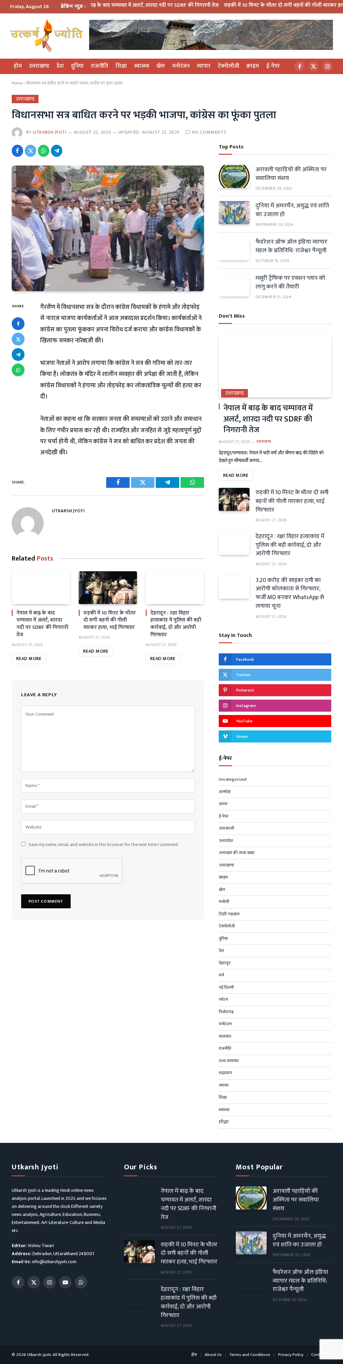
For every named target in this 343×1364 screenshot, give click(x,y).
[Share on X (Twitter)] (30, 151)
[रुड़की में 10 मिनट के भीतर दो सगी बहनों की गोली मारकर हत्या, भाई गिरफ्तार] (108, 587)
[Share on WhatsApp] (43, 151)
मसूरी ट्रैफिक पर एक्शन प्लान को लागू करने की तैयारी (290, 282)
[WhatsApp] (18, 370)
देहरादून (224, 963)
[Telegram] (18, 354)
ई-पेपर (273, 66)
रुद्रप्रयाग (225, 1073)
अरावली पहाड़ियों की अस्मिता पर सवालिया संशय (291, 174)
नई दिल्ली (226, 987)
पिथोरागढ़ (226, 1012)
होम (18, 66)
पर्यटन (223, 999)
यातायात (225, 1036)
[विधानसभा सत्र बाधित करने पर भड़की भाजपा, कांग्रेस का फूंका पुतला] (108, 228)
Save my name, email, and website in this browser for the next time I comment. (103, 844)
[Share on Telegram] (56, 151)
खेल (160, 66)
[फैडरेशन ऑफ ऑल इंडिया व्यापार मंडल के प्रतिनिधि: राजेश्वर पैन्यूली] (234, 248)
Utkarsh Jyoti (49, 132)
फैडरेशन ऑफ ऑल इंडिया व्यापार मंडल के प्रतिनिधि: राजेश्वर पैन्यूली (291, 246)
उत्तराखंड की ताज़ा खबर (237, 853)
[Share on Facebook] (17, 151)
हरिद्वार (224, 1122)
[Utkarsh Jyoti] (46, 36)
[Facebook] (18, 323)
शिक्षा (121, 66)
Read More (29, 658)
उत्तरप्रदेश (226, 841)
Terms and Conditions (249, 1354)
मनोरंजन (181, 66)
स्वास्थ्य (141, 66)
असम (223, 804)
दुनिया (77, 66)
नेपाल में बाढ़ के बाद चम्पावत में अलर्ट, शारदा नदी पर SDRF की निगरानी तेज (127, 5)
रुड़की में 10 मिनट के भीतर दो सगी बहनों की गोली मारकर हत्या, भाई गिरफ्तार (109, 620)
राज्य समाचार (229, 1061)
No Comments (209, 132)
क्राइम (252, 66)
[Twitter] (18, 339)
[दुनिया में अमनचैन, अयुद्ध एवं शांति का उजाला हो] (234, 212)
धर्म (221, 975)
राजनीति (99, 66)
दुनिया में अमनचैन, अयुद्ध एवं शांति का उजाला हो (292, 210)
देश (60, 66)
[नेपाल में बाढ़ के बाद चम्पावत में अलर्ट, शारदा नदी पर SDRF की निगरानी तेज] (41, 587)
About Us (213, 1354)
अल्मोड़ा (224, 792)
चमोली (224, 902)
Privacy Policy (290, 1354)
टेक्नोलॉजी (228, 66)
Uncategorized (233, 779)
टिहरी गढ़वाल (229, 914)
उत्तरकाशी (226, 828)
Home (17, 83)
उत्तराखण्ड (39, 66)
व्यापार (203, 66)
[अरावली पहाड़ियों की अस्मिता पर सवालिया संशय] (234, 176)
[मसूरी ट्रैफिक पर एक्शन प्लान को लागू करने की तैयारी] (234, 285)
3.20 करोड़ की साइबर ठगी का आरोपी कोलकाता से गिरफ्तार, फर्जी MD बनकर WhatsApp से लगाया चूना (290, 593)
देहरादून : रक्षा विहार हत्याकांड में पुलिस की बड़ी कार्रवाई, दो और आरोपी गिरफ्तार (175, 624)
